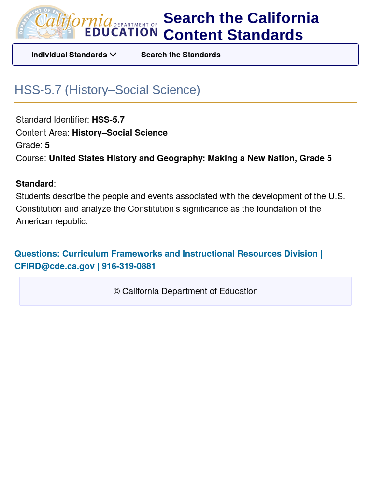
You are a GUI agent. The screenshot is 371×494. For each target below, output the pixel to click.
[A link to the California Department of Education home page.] (85, 22)
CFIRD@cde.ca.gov (54, 266)
